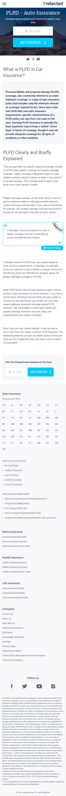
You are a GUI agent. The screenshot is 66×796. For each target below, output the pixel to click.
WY (3, 449)
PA (21, 436)
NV (38, 430)
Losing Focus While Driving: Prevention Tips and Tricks (30, 518)
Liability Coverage (13, 480)
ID (47, 411)
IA (38, 411)
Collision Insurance (14, 470)
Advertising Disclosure (12, 628)
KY (21, 417)
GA (21, 411)
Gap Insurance (12, 475)
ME (56, 417)
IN (3, 417)
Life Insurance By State (13, 588)
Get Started (30, 42)
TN (56, 436)
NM (30, 430)
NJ (21, 430)
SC (38, 436)
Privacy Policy (9, 646)
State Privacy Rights (11, 651)
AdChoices (7, 632)
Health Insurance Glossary (14, 567)
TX (3, 443)
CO (47, 405)
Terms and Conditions (12, 660)
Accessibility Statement (13, 637)
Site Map (6, 641)
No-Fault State (12, 465)
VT (30, 443)
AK (3, 405)
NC (47, 424)
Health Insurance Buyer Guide (16, 571)
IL (56, 411)
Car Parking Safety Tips (16, 508)
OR (12, 436)
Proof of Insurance (14, 484)
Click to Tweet (54, 248)
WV (56, 443)
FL (12, 411)
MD (47, 417)
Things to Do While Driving (17, 503)
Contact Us (7, 614)
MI (3, 424)
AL (12, 405)
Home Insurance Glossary (14, 541)
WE (39, 443)
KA (12, 417)
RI (30, 436)
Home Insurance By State (14, 537)
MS (30, 424)
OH (56, 430)
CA (38, 405)
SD (47, 436)
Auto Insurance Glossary (14, 461)
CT (56, 405)
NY (47, 430)
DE (3, 411)
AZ (30, 405)
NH (12, 430)
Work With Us (8, 623)
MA (39, 417)
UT (12, 443)
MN (12, 424)
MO (21, 424)
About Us (6, 618)
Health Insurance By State (14, 562)
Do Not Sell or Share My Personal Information (23, 655)
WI (47, 443)
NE (3, 430)
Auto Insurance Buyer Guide (15, 494)
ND (56, 424)
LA (30, 417)
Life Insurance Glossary (13, 593)
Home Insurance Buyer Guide (16, 546)
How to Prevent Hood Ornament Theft (23, 513)
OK (3, 436)
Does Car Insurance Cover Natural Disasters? (26, 498)
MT (39, 424)
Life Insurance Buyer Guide (15, 597)
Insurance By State (11, 399)
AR (21, 405)
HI (30, 411)
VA (21, 443)
